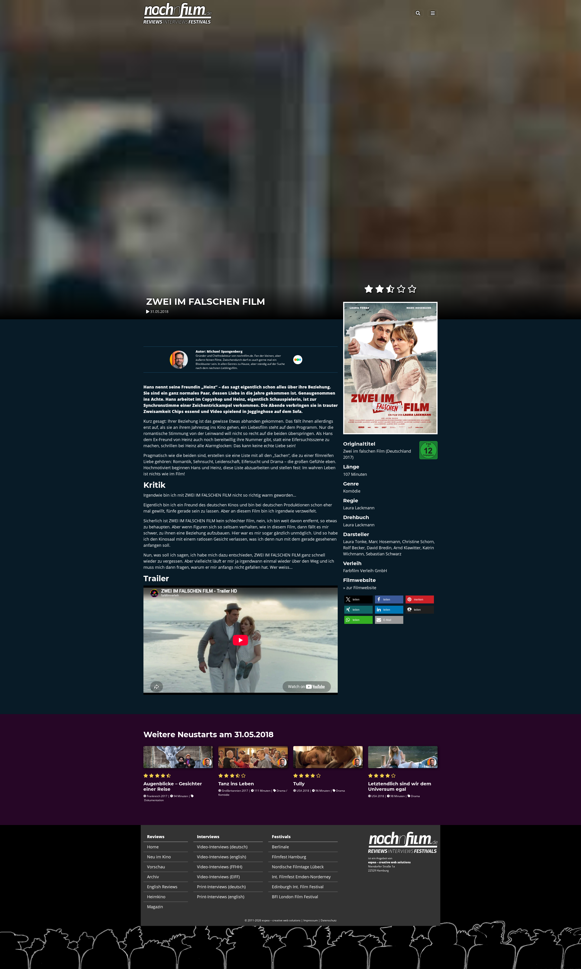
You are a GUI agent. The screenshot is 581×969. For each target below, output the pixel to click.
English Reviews (162, 886)
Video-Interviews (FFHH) (219, 866)
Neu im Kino (159, 856)
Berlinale (280, 846)
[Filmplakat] (390, 370)
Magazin (155, 906)
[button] (358, 599)
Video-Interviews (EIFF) (218, 876)
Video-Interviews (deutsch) (222, 846)
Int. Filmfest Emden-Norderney (301, 876)
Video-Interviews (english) (221, 856)
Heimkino (156, 896)
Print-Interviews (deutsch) (221, 886)
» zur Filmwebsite (359, 587)
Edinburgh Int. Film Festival (298, 886)
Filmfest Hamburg (289, 856)
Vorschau (156, 866)
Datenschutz (329, 920)
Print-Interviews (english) (220, 896)
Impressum (310, 920)
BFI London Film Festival (295, 896)
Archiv (153, 876)
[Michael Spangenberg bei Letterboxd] (297, 359)
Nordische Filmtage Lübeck (298, 866)
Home (153, 846)
